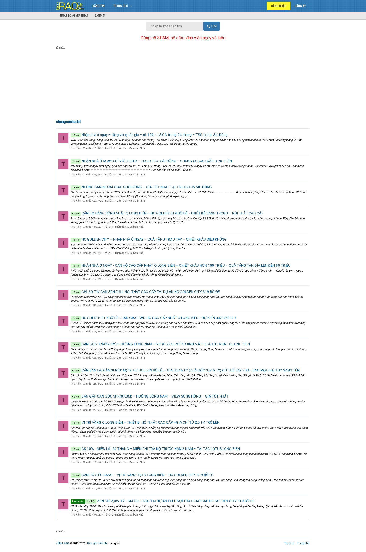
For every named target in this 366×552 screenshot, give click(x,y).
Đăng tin (98, 6)
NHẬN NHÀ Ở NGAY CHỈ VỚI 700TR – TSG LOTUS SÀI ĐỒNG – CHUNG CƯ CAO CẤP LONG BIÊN (152, 161)
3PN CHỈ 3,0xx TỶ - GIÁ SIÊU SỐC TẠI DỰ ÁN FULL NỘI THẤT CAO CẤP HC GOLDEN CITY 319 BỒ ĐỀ (163, 501)
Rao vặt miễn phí (97, 543)
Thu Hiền (76, 148)
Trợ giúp (289, 543)
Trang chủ (120, 6)
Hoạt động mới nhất (74, 15)
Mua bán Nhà (137, 148)
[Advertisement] (183, 85)
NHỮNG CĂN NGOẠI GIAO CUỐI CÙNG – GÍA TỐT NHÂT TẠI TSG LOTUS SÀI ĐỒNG (142, 187)
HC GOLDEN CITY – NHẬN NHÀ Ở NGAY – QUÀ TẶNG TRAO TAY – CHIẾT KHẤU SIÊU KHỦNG (149, 239)
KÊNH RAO (62, 543)
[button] (131, 6)
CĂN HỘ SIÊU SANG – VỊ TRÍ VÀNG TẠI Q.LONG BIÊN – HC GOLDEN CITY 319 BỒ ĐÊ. (143, 475)
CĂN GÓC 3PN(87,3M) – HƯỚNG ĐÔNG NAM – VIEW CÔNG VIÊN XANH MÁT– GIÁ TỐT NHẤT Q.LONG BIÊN (161, 344)
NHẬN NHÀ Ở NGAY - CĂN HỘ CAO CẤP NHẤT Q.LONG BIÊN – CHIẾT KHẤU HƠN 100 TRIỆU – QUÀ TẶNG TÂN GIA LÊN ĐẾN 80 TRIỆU (181, 265)
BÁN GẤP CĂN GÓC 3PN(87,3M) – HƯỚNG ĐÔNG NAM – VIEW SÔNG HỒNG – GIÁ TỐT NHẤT (150, 396)
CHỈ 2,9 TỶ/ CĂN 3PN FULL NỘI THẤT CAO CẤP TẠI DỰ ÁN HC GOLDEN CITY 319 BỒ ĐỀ (146, 292)
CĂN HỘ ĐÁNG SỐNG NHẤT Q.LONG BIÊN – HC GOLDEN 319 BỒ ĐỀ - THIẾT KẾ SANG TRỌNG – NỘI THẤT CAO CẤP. (168, 213)
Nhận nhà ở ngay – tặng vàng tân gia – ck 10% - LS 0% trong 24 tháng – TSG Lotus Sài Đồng (149, 135)
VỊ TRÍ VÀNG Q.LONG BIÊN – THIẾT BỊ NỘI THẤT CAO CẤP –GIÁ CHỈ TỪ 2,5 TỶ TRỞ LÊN (145, 422)
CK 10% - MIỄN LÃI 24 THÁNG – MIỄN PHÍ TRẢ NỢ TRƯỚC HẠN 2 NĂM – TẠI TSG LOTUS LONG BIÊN (156, 449)
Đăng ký (100, 15)
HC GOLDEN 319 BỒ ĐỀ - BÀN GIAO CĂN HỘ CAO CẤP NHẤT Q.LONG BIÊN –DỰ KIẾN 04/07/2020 (154, 318)
